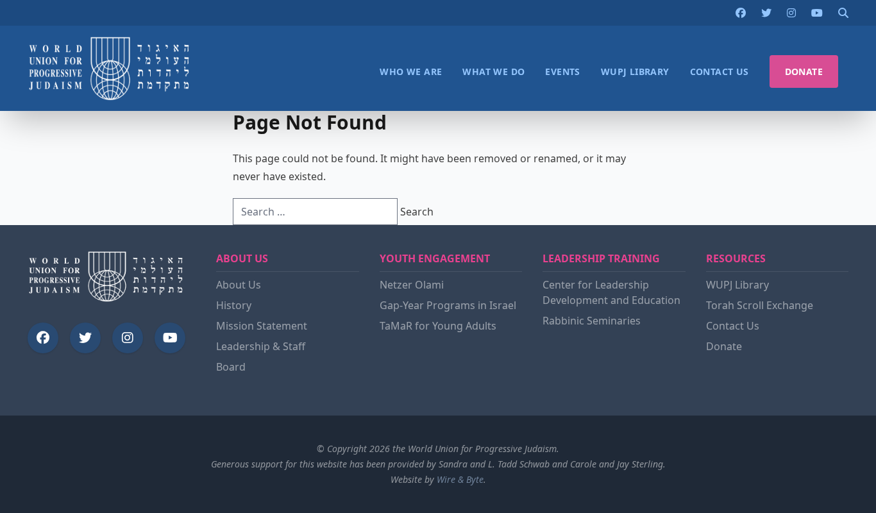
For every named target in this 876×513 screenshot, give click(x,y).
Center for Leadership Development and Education (611, 292)
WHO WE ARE (411, 71)
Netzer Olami (412, 285)
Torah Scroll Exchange (759, 305)
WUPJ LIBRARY (635, 71)
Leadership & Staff (260, 346)
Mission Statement (261, 326)
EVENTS (562, 71)
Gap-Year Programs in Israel (448, 305)
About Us (238, 285)
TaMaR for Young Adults (438, 326)
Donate (724, 346)
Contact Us (732, 326)
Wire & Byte (460, 479)
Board (231, 367)
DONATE (804, 71)
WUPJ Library (737, 285)
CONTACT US (719, 71)
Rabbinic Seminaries (592, 321)
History (233, 305)
